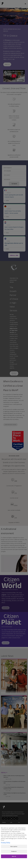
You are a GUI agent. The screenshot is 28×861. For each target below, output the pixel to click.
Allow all (14, 856)
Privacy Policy (5, 842)
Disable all (13, 851)
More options (13, 846)
